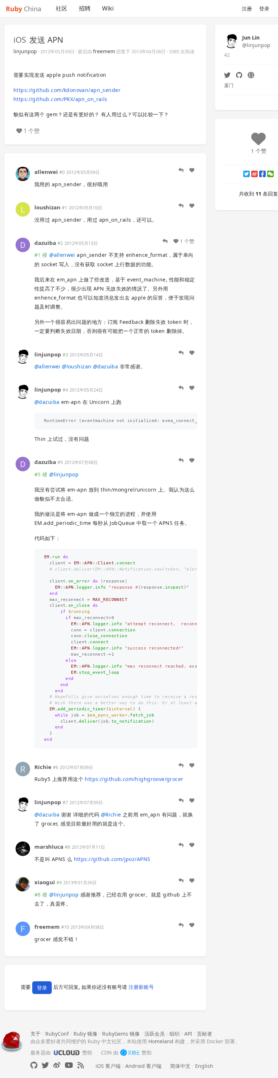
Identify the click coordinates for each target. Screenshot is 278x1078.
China (23, 8)
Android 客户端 (143, 1065)
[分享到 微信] (270, 174)
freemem (104, 51)
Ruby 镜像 (85, 1033)
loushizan (47, 207)
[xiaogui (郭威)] (23, 883)
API (188, 1033)
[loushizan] (23, 208)
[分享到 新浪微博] (254, 174)
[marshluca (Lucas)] (23, 848)
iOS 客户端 (108, 1065)
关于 (35, 1033)
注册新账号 (141, 986)
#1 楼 (41, 254)
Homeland (160, 1041)
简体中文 (180, 1065)
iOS (19, 39)
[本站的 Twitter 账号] (45, 1065)
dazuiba (45, 242)
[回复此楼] (181, 170)
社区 (61, 8)
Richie (42, 766)
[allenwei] (23, 173)
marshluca (48, 846)
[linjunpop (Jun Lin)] (23, 355)
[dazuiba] (23, 244)
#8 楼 (41, 894)
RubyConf (57, 1033)
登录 (264, 8)
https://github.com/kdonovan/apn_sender (67, 90)
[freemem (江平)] (23, 928)
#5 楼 (41, 474)
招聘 (84, 8)
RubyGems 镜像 (121, 1033)
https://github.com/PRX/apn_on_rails (60, 99)
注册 (247, 8)
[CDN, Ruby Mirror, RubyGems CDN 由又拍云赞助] (130, 1052)
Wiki (108, 8)
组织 (174, 1033)
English (204, 1065)
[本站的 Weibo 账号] (56, 1065)
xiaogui (44, 882)
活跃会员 (154, 1033)
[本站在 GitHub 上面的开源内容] (33, 1065)
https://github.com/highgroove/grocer (134, 779)
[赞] (191, 170)
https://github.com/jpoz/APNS (112, 859)
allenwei (46, 171)
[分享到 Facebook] (262, 174)
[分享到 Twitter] (246, 174)
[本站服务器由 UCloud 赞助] (66, 1052)
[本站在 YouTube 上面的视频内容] (69, 1065)
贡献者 (204, 1033)
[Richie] (23, 768)
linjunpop (25, 51)
